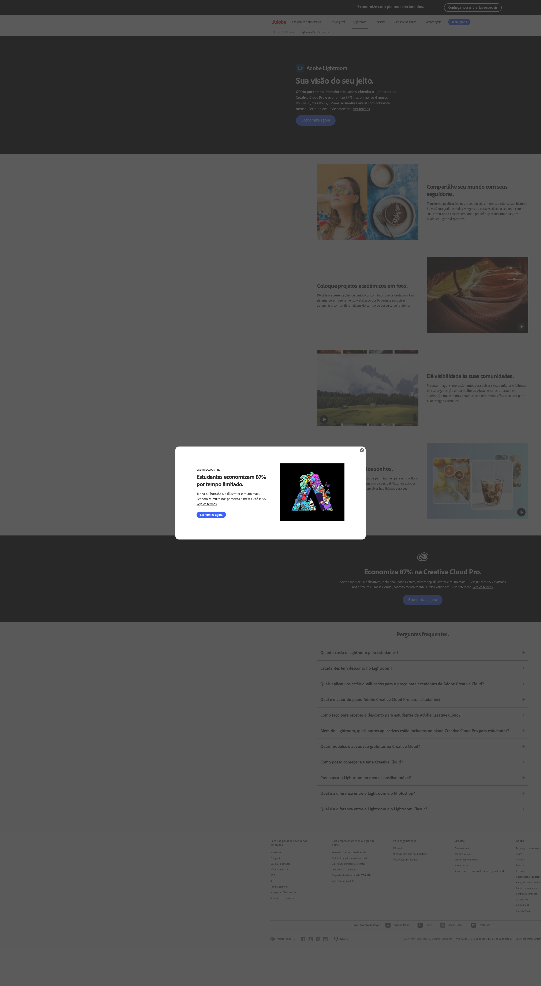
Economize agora (211, 515)
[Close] (362, 450)
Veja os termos (207, 504)
